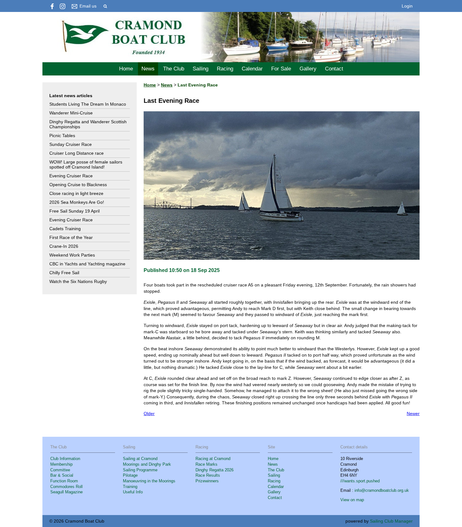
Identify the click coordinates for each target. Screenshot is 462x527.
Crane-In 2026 (63, 246)
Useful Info (133, 492)
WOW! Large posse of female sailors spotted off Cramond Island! (85, 164)
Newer (413, 413)
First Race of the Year (71, 237)
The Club (173, 69)
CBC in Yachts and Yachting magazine (87, 263)
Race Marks (206, 464)
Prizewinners (207, 481)
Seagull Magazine (66, 492)
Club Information (65, 459)
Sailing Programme (140, 470)
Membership (61, 464)
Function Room (64, 481)
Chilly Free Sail (64, 272)
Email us (88, 5)
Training (130, 487)
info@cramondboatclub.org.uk (382, 490)
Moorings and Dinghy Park (147, 464)
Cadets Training (65, 228)
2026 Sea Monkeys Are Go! (76, 202)
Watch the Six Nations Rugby (78, 281)
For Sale (281, 69)
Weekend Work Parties (72, 255)
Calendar (252, 69)
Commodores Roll (66, 487)
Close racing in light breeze (76, 193)
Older (149, 413)
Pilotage (130, 475)
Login (407, 5)
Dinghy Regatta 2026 (214, 470)
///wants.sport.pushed (360, 481)
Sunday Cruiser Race (70, 144)
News (148, 69)
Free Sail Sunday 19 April (74, 211)
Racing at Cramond (212, 459)
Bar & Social (61, 475)
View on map (352, 500)
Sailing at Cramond (140, 459)
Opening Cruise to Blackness (78, 184)
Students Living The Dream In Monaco (87, 104)
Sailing (200, 69)
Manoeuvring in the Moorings (149, 481)
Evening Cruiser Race (71, 175)
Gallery (308, 69)
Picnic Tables (62, 135)
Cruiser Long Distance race (76, 153)
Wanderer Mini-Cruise (71, 112)
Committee (60, 470)
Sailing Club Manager (391, 521)
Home (126, 69)
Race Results (207, 475)
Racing (225, 69)
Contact (334, 69)
